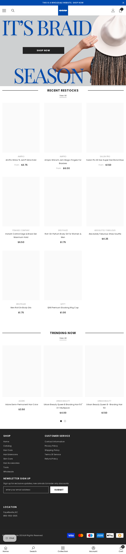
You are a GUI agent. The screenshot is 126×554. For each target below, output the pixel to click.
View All (63, 95)
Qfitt (62, 304)
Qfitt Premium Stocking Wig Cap (63, 307)
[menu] (4, 10)
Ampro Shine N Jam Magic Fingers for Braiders (63, 162)
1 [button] (61, 82)
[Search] (13, 10)
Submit (59, 489)
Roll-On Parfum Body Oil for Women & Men (63, 236)
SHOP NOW (78, 2)
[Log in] (113, 10)
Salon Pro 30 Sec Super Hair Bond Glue (105, 160)
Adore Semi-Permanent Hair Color (21, 404)
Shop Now (43, 50)
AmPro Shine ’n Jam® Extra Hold (21, 160)
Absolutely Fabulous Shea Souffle (105, 234)
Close (123, 3)
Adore (22, 401)
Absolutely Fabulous (105, 230)
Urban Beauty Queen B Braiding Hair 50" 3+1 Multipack (63, 406)
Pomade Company (21, 230)
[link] (33, 549)
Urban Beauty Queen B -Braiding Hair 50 (104, 406)
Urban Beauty (63, 401)
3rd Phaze (63, 230)
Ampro (21, 156)
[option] (63, 50)
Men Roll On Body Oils (21, 307)
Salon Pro (105, 156)
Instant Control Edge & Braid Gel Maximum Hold (21, 236)
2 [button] (65, 82)
